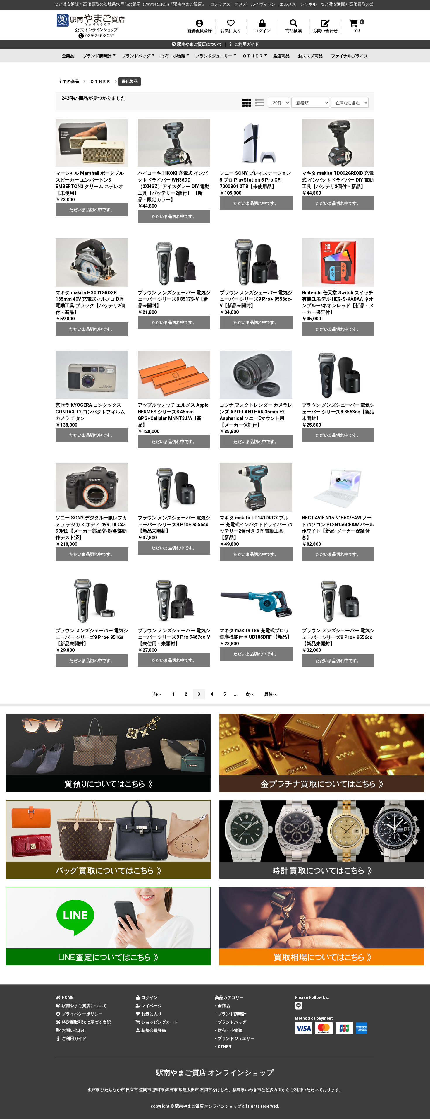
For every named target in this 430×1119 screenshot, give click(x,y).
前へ (157, 694)
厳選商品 (281, 56)
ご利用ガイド (246, 44)
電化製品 (129, 81)
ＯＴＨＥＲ (252, 56)
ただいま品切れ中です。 (91, 209)
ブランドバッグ (136, 56)
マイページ (151, 1005)
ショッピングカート (159, 1022)
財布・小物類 (173, 56)
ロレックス (155, 4)
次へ (250, 694)
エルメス (222, 4)
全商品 (68, 56)
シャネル (243, 4)
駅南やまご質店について (199, 44)
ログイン (149, 997)
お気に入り (151, 1014)
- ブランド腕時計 (230, 1014)
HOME (67, 997)
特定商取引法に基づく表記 (86, 1022)
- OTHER (223, 1046)
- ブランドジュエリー (234, 1038)
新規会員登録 (153, 1030)
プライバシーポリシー (82, 1014)
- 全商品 (222, 1005)
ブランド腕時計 (97, 56)
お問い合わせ (73, 1030)
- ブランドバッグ (230, 1022)
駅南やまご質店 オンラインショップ (215, 1073)
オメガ (175, 4)
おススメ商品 (310, 56)
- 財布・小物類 (228, 1030)
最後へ (270, 694)
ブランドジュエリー (213, 56)
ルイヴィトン (198, 4)
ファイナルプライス (349, 56)
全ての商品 (69, 81)
